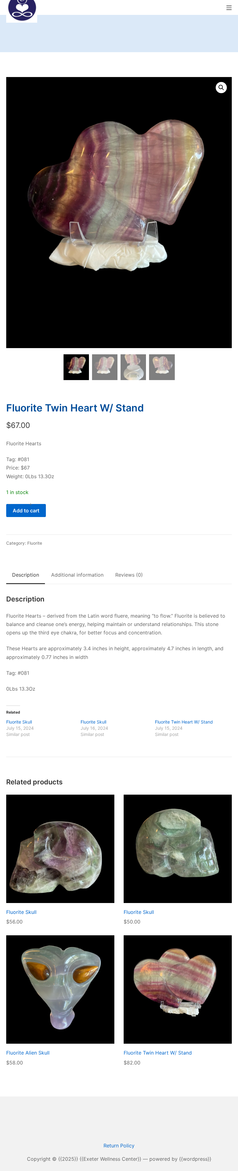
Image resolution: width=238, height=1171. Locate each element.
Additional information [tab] (77, 575)
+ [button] (31, 504)
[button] (221, 87)
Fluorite (34, 543)
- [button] (9, 504)
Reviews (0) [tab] (129, 575)
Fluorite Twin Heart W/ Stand (184, 721)
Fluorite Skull (19, 721)
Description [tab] (25, 575)
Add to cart (26, 510)
